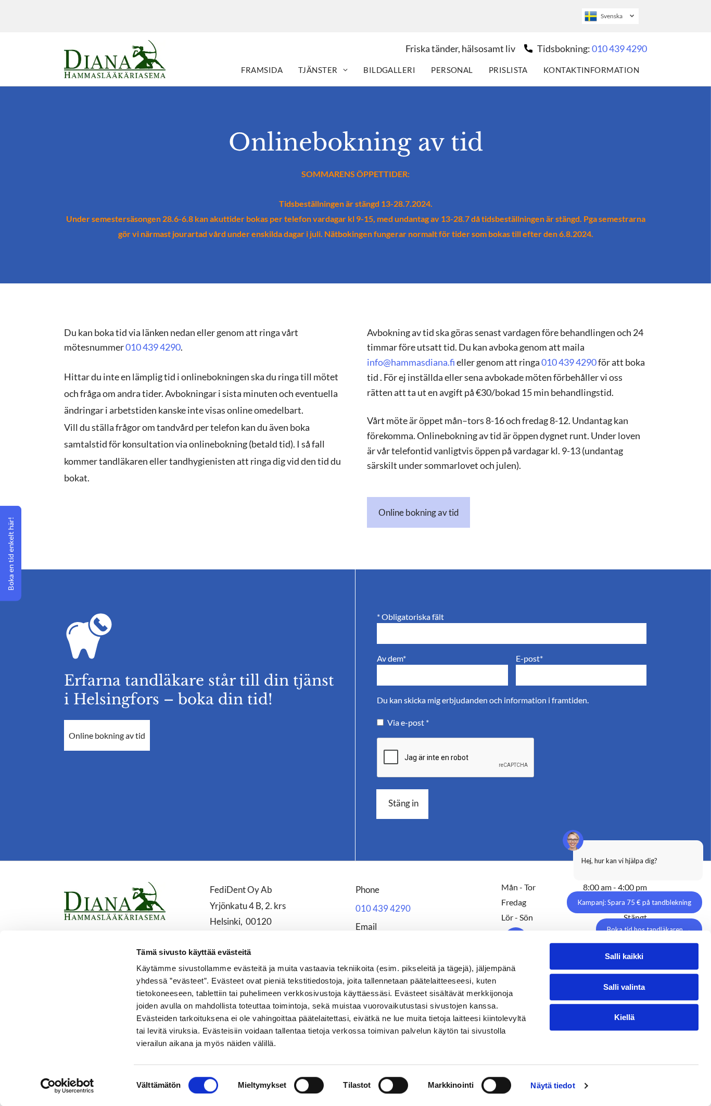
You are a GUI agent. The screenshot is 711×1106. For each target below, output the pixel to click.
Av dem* (391, 658)
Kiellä (624, 1017)
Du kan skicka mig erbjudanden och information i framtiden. (483, 700)
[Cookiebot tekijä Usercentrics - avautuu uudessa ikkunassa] (67, 1085)
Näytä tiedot (552, 1085)
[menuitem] (261, 69)
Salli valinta (624, 987)
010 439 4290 (619, 48)
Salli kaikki (624, 956)
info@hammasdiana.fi (411, 362)
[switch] (309, 1085)
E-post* (529, 658)
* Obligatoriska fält (410, 617)
